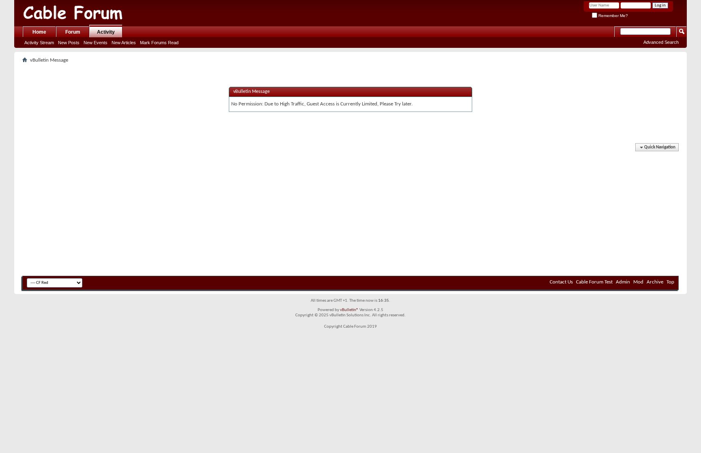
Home (39, 32)
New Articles (124, 42)
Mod (638, 282)
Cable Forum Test (594, 282)
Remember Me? (612, 15)
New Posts (69, 42)
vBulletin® (349, 310)
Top (670, 282)
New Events (96, 42)
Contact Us (561, 282)
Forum (72, 32)
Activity (106, 32)
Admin (623, 282)
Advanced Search (661, 42)
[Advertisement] (350, 213)
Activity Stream (39, 42)
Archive (655, 282)
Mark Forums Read (159, 42)
